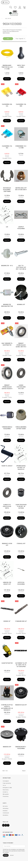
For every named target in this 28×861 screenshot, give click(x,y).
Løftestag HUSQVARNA (21, 583)
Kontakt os (5, 792)
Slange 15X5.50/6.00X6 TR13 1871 (21, 387)
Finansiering (5, 796)
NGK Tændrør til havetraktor (7, 344)
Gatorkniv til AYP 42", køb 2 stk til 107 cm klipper (21, 665)
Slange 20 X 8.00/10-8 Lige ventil (7, 506)
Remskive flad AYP (21, 704)
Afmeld (11, 855)
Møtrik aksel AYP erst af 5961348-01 (21, 188)
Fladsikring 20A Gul (7, 105)
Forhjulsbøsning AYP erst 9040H (21, 427)
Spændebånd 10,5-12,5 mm (21, 146)
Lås (7, 226)
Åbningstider (6, 794)
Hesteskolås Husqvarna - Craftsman (7, 189)
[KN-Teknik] (14, 13)
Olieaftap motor (7, 663)
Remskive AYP (7, 746)
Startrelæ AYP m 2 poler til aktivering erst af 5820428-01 (7, 707)
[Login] (19, 7)
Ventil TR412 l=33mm (21, 66)
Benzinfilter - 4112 (7, 265)
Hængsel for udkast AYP (7, 583)
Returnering (5, 789)
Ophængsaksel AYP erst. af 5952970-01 (21, 467)
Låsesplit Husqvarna (21, 227)
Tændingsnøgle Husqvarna (7, 427)
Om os (4, 785)
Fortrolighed (6, 781)
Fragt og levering (7, 783)
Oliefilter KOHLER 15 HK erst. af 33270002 (21, 506)
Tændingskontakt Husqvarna (21, 747)
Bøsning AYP (21, 304)
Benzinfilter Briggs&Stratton (7, 305)
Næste (24, 770)
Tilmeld (5, 855)
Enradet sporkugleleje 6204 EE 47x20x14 (7, 387)
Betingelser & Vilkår (7, 787)
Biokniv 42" (7, 621)
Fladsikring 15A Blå (7, 146)
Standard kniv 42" (21, 621)
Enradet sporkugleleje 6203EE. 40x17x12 (21, 345)
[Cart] (24, 7)
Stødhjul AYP (21, 543)
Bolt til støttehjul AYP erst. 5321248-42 (21, 267)
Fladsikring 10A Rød (21, 105)
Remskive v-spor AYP (7, 544)
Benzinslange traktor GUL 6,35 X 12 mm (7, 67)
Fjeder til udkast (7, 465)
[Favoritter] (15, 7)
